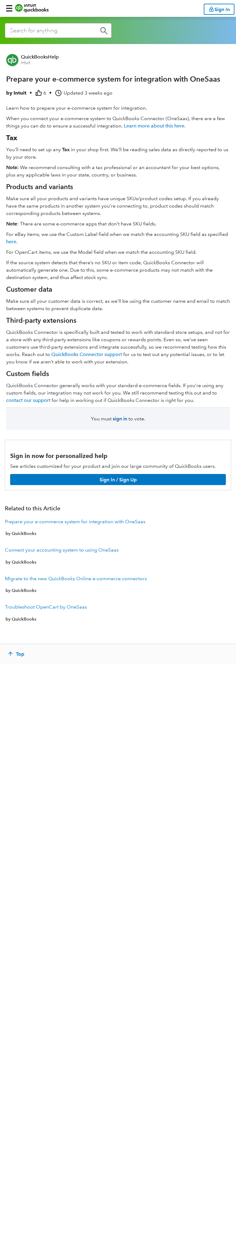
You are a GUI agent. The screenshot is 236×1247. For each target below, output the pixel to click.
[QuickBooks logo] (32, 8)
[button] (9, 8)
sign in (120, 419)
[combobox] (58, 30)
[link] (118, 527)
